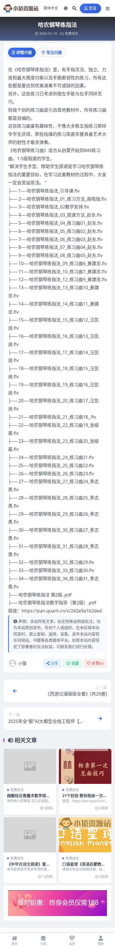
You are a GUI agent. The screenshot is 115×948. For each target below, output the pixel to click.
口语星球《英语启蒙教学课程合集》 (83, 866)
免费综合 (71, 33)
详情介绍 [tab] (24, 52)
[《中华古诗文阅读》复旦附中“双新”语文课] (30, 834)
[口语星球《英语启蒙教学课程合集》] (85, 834)
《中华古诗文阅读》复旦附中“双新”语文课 (28, 866)
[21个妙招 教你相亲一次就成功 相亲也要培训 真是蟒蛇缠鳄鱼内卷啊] (85, 766)
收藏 (75, 663)
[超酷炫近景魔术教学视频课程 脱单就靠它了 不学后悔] (30, 766)
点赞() (98, 663)
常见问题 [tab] (54, 52)
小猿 (22, 663)
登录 (93, 8)
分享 (54, 663)
